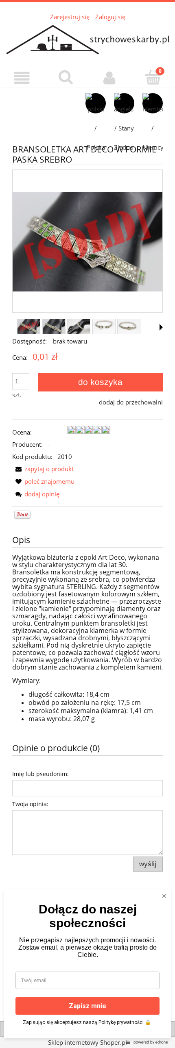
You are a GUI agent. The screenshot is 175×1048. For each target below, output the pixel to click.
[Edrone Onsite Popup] (87, 524)
